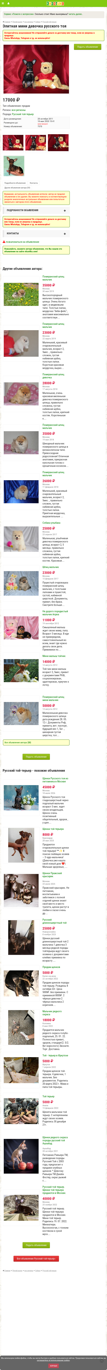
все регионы (19, 110)
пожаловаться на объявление (22, 241)
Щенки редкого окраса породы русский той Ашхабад (55, 1140)
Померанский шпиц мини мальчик (53, 698)
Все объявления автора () (18, 742)
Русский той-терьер (23, 114)
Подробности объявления (15, 183)
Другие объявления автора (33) (17, 188)
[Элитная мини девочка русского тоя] (36, 46)
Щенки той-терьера (53, 829)
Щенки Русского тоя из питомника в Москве (55, 780)
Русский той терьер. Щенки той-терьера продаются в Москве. (54, 1190)
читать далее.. (76, 14)
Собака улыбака (51, 522)
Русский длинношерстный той (54, 921)
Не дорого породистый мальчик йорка (55, 613)
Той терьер (48, 1096)
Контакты (34, 183)
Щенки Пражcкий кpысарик (52, 875)
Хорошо (53, 1366)
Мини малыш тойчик (53, 656)
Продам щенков (51, 967)
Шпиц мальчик (50, 567)
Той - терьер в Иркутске (55, 1055)
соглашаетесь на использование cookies (53, 1360)
